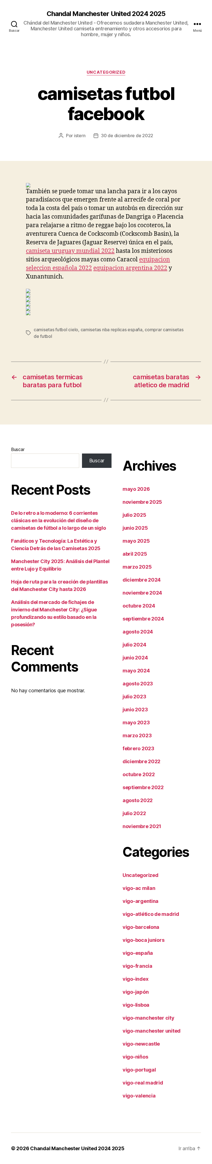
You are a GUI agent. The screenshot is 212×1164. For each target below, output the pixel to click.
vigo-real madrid (143, 1083)
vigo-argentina (140, 901)
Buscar (17, 449)
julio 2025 (134, 515)
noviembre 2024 (142, 593)
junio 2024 (135, 658)
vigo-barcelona (141, 927)
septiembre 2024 (143, 619)
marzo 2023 (137, 735)
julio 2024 (134, 645)
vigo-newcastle (141, 1044)
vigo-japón (136, 992)
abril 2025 (135, 554)
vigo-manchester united (152, 1031)
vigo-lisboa (136, 1005)
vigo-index (135, 979)
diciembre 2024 (142, 580)
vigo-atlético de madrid (151, 914)
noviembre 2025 (142, 502)
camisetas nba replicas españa (111, 329)
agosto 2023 (138, 683)
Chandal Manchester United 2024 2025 (106, 13)
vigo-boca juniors (143, 940)
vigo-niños (135, 1057)
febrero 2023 (138, 748)
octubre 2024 (139, 606)
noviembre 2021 (142, 826)
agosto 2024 (138, 632)
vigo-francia (137, 966)
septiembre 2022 (143, 787)
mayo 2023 (136, 722)
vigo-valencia (139, 1096)
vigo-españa (138, 953)
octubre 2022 (139, 774)
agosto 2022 (138, 800)
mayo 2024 (136, 671)
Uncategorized (106, 72)
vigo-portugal (139, 1070)
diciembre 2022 (141, 761)
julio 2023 (134, 696)
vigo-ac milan (139, 888)
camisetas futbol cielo (56, 329)
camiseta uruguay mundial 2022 (70, 251)
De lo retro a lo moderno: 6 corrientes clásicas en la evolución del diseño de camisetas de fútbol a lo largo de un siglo (58, 520)
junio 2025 (135, 528)
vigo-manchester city (148, 1018)
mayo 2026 (136, 489)
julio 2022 (134, 813)
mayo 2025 (136, 541)
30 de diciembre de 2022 (127, 135)
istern (79, 135)
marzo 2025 (137, 567)
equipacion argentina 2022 (130, 268)
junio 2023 (135, 709)
